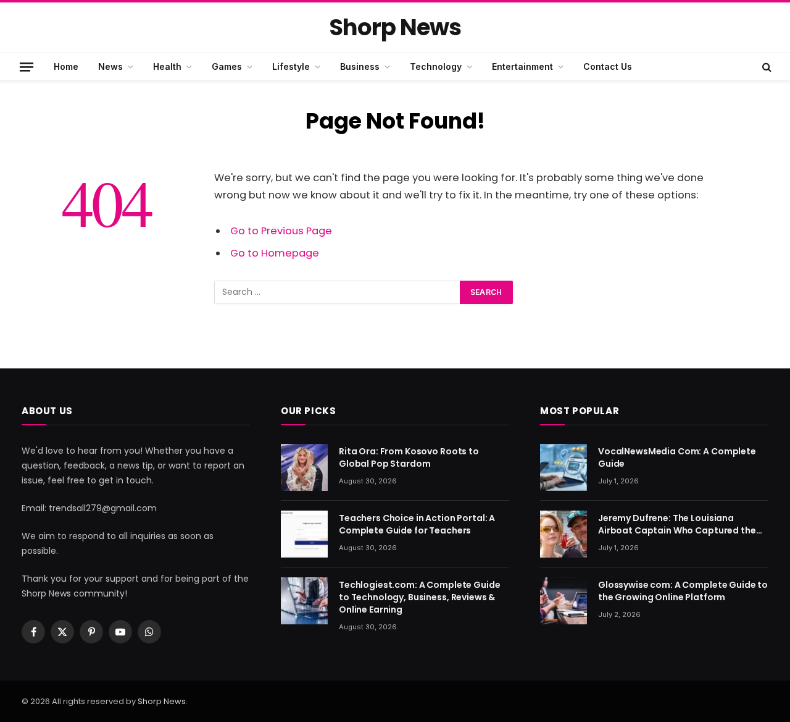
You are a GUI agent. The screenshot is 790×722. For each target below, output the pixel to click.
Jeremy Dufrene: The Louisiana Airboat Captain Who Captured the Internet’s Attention (677, 524)
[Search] (765, 66)
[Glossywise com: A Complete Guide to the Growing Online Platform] (563, 600)
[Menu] (26, 66)
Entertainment (522, 66)
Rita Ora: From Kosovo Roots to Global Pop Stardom (409, 457)
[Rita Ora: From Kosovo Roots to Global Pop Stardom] (304, 467)
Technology (436, 66)
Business (360, 66)
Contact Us (607, 66)
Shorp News (162, 701)
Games (227, 66)
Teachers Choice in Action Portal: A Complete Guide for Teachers (417, 524)
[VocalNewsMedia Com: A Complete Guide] (563, 467)
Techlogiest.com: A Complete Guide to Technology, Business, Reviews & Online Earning (419, 597)
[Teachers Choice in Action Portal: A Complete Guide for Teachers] (304, 534)
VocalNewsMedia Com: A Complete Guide (677, 457)
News (110, 66)
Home (66, 66)
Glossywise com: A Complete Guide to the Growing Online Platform (683, 591)
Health (167, 66)
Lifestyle (291, 66)
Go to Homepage (274, 253)
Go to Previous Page (281, 231)
